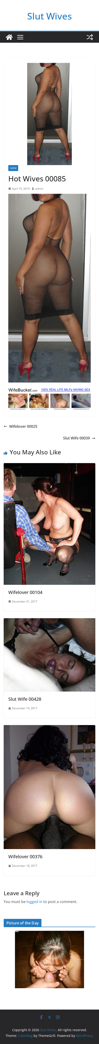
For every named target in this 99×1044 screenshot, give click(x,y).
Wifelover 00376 (25, 856)
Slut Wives (49, 16)
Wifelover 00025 (23, 426)
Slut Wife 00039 (76, 438)
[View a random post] (89, 37)
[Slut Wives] (9, 37)
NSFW (13, 168)
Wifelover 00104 (25, 592)
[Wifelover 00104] (49, 466)
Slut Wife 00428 (24, 699)
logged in (34, 901)
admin (39, 189)
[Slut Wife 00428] (49, 621)
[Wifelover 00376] (49, 728)
